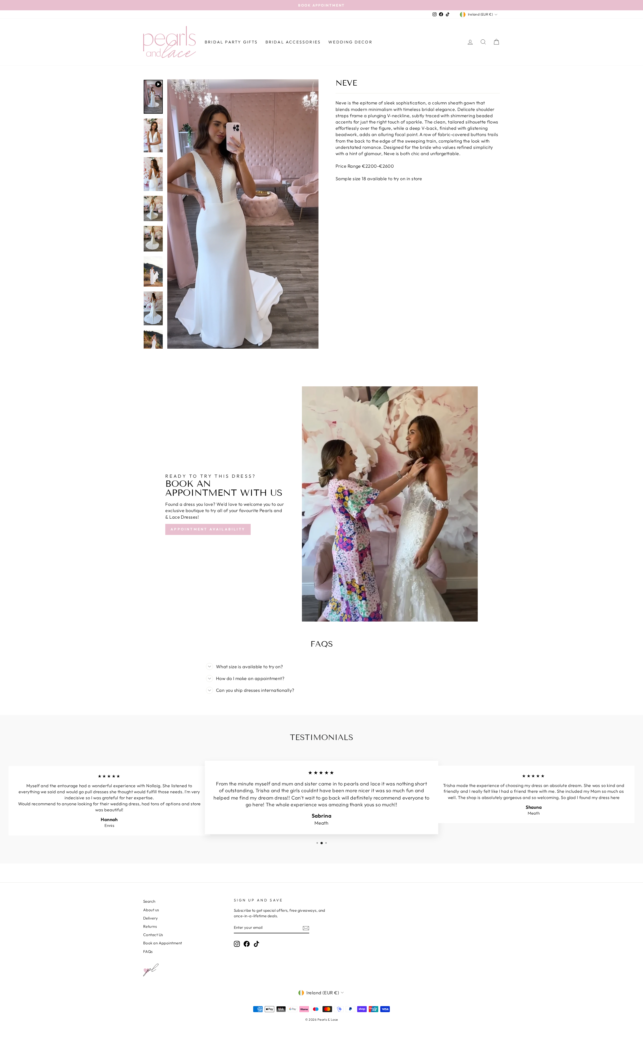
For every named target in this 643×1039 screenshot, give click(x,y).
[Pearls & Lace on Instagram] (237, 944)
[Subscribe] (306, 928)
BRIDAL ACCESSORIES (293, 41)
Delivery (150, 918)
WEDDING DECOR (350, 41)
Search (149, 901)
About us (151, 909)
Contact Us (153, 934)
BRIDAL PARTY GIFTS (231, 41)
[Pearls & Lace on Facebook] (247, 944)
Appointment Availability (208, 529)
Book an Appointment (162, 943)
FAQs (148, 951)
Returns (150, 926)
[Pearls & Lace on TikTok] (256, 944)
